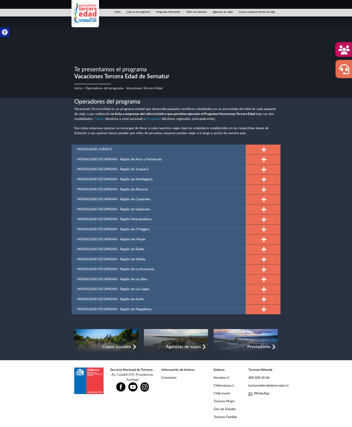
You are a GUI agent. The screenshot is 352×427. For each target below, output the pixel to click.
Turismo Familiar (225, 417)
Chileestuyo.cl (224, 385)
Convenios (169, 377)
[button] (5, 32)
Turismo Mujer (224, 401)
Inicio (117, 12)
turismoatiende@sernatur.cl (268, 385)
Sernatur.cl (221, 377)
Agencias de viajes (223, 12)
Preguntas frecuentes (168, 12)
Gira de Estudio (225, 409)
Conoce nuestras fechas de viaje (257, 12)
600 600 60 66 (259, 377)
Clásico (99, 119)
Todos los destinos (196, 12)
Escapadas (153, 119)
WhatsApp (261, 393)
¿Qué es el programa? (138, 12)
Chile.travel (222, 393)
